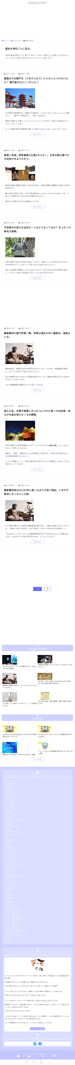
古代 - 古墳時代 (12, 911)
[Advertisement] (37, 23)
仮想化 (8, 842)
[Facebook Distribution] (40, 1044)
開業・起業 (7, 942)
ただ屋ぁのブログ (37, 3)
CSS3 (7, 788)
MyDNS (9, 824)
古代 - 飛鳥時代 (12, 914)
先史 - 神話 (10, 907)
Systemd (10, 888)
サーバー (8, 815)
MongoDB (10, 874)
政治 (5, 939)
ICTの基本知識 (10, 840)
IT (4, 838)
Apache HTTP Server (14, 819)
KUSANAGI (10, 822)
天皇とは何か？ (11, 935)
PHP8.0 (11, 805)
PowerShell (12, 857)
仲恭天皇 (54, 453)
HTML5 (8, 786)
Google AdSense (11, 831)
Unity (7, 893)
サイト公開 (9, 783)
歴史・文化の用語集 (12, 931)
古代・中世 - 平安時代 (14, 919)
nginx (9, 817)
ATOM (9, 862)
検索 (41, 1063)
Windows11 (11, 850)
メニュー (33, 1063)
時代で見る (9, 904)
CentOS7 (10, 883)
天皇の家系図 (10, 933)
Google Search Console (13, 834)
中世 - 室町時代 (12, 926)
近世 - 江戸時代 (12, 928)
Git (6, 891)
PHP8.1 (11, 807)
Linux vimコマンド (13, 867)
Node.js (9, 795)
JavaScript (9, 793)
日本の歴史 (7, 902)
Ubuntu (9, 886)
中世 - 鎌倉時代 (12, 923)
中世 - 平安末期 (12, 921)
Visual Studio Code (13, 864)
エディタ (8, 859)
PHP (7, 800)
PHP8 (9, 802)
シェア (26, 1063)
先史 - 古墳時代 (12, 909)
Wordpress (9, 810)
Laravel (8, 812)
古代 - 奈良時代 (12, 916)
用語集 (8, 829)
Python (8, 869)
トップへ (49, 1063)
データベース (10, 871)
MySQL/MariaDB (12, 876)
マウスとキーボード (12, 895)
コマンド (10, 855)
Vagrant (9, 845)
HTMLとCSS (10, 790)
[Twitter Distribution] (35, 1044)
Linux (7, 879)
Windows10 (11, 852)
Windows (9, 847)
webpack (11, 798)
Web (5, 781)
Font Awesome (11, 827)
